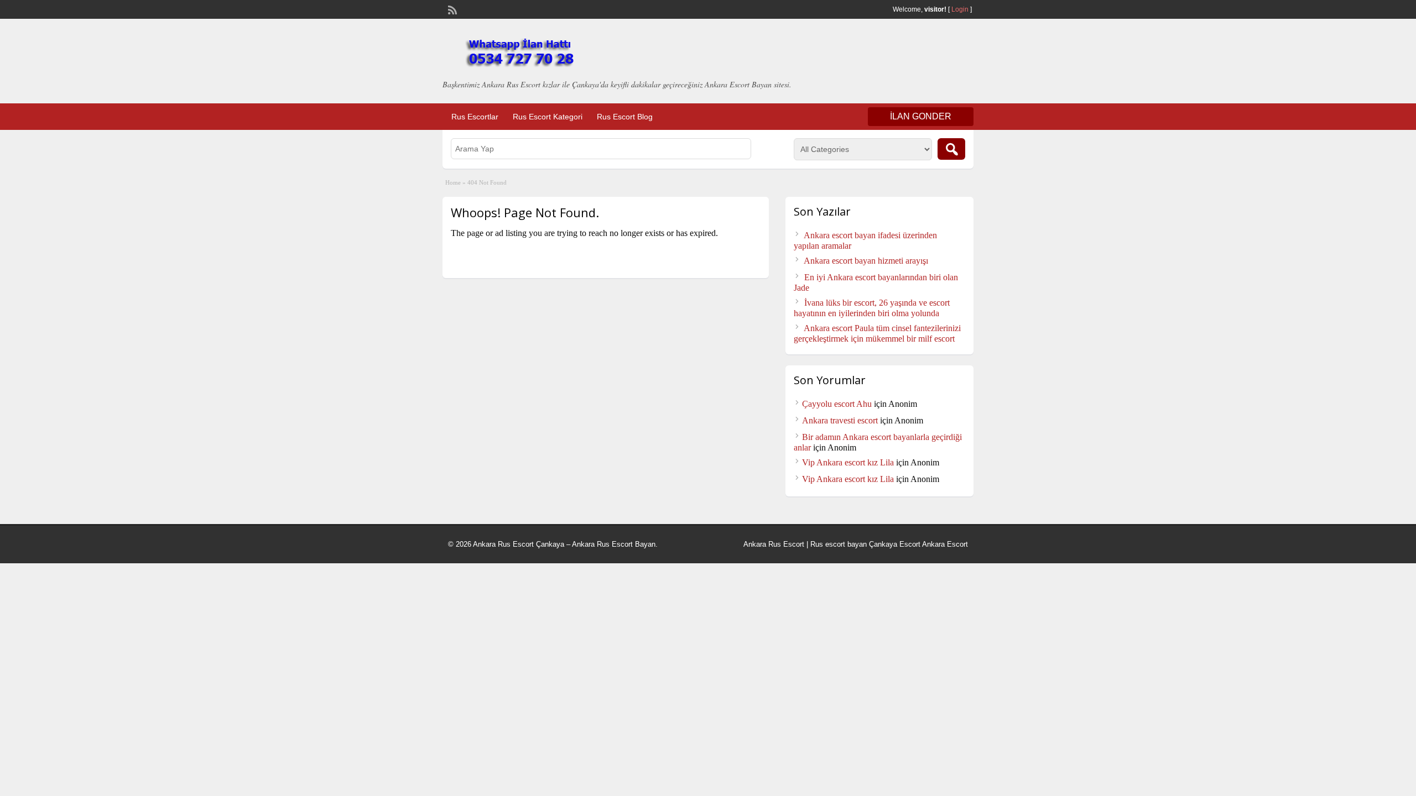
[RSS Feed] (451, 8)
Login (960, 9)
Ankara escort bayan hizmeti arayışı (866, 260)
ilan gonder (920, 116)
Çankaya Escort (894, 544)
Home (453, 182)
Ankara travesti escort (840, 420)
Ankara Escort (945, 544)
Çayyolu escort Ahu (837, 404)
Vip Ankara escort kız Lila (848, 462)
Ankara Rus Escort (773, 544)
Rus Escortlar (474, 116)
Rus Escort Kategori (547, 116)
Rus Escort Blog (625, 116)
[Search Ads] (951, 149)
